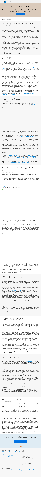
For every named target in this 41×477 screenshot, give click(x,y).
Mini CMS (6, 58)
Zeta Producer (15, 404)
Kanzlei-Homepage (32, 470)
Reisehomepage (12, 471)
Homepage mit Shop (12, 399)
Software (16, 323)
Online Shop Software (12, 318)
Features (3, 451)
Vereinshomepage (37, 471)
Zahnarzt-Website (4, 472)
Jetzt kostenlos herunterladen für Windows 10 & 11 (20, 441)
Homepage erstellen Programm (17, 23)
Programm (9, 27)
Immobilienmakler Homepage (24, 470)
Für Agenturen (4, 454)
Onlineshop (3, 452)
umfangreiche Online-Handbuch (15, 155)
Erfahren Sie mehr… (20, 14)
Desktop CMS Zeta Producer (16, 290)
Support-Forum (29, 155)
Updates (16, 452)
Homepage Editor (10, 356)
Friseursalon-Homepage (6, 470)
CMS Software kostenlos (14, 276)
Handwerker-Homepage (14, 470)
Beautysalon (17, 469)
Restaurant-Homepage (20, 471)
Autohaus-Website (11, 469)
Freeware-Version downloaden (28, 271)
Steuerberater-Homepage (28, 471)
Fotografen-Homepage (33, 469)
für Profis (3, 157)
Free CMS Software (11, 99)
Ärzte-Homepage (4, 469)
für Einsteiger (32, 156)
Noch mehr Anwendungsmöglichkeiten (14, 472)
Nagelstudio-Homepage (5, 471)
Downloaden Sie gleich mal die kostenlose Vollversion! (19, 162)
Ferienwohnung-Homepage (24, 469)
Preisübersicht (17, 451)
